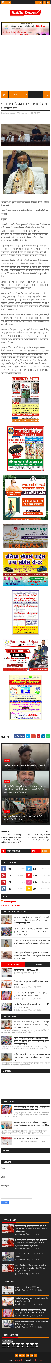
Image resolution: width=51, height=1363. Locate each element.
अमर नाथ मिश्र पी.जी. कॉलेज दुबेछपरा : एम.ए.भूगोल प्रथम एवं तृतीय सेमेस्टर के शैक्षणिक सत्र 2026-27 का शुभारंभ (31, 1125)
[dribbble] (24, 1355)
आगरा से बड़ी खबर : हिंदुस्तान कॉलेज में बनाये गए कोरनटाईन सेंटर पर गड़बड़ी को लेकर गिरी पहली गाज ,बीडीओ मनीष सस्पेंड (30, 1268)
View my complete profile (10, 905)
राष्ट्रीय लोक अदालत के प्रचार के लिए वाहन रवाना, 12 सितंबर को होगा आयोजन (31, 1005)
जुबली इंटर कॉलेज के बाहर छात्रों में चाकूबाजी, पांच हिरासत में (24, 765)
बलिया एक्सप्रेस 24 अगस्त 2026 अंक (26, 1138)
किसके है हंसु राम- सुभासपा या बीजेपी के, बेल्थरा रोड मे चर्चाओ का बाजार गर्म (31, 982)
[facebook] (37, 2)
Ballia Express (10, 901)
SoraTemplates (18, 1360)
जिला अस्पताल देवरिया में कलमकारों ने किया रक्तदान (29, 1255)
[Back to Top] (35, 1355)
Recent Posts (13, 965)
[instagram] (44, 2)
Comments (38, 965)
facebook (35, 851)
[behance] (48, 2)
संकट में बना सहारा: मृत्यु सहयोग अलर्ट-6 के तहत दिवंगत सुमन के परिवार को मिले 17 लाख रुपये (31, 994)
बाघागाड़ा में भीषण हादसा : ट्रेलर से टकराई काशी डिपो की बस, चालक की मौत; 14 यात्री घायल (24, 817)
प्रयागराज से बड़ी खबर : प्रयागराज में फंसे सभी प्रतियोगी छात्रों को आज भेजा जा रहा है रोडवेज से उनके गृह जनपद (31, 1228)
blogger (45, 851)
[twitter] (40, 2)
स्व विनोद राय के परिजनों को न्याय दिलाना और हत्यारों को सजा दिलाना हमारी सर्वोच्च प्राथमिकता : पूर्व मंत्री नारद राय (32, 943)
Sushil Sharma (38, 1360)
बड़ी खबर (37, 113)
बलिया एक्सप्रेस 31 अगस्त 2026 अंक (26, 969)
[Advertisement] (25, 64)
